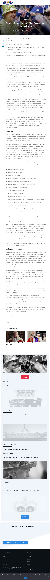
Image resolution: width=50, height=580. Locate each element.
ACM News (29, 487)
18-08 (4, 487)
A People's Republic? (17, 487)
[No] (48, 576)
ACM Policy (35, 487)
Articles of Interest (18, 30)
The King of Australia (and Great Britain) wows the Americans (25, 457)
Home (4, 554)
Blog (4, 556)
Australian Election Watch (27, 490)
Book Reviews (36, 490)
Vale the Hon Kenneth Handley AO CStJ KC (15, 339)
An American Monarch (36, 339)
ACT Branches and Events (7, 490)
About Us (24, 487)
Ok (25, 578)
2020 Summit (9, 487)
